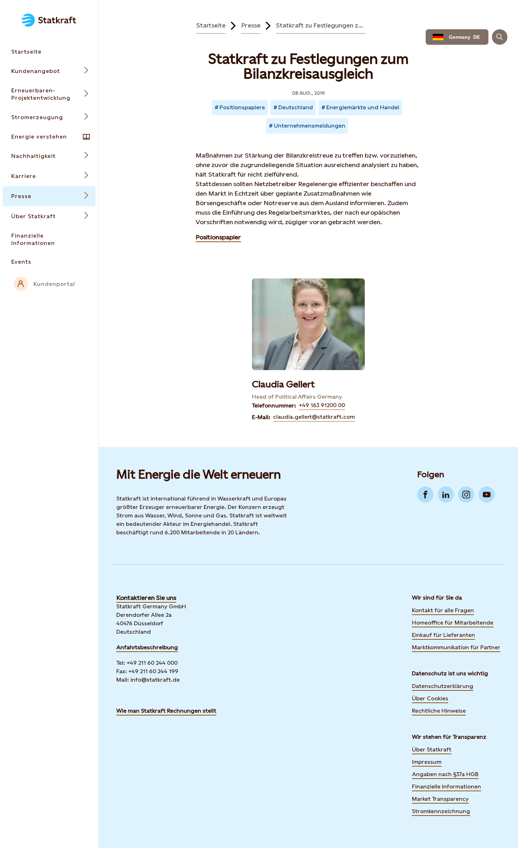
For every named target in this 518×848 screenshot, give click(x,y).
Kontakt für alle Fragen (443, 610)
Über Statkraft (431, 749)
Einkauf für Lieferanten (443, 635)
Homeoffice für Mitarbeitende (452, 622)
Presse (250, 25)
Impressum (427, 761)
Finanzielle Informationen (446, 786)
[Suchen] (499, 37)
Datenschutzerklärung (442, 686)
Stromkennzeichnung (441, 811)
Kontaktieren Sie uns (146, 597)
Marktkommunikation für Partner (456, 647)
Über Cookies (430, 698)
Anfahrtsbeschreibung (147, 647)
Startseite (211, 25)
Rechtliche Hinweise (439, 710)
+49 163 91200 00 (322, 405)
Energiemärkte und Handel (362, 107)
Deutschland (295, 107)
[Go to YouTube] (487, 494)
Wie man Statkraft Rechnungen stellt (166, 710)
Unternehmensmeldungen (309, 125)
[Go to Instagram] (466, 494)
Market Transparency (440, 798)
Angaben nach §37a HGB (445, 774)
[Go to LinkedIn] (446, 494)
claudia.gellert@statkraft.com (314, 416)
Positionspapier (218, 237)
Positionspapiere (242, 107)
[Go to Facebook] (425, 494)
